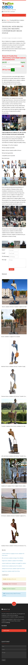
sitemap (8, 622)
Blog (8, 20)
